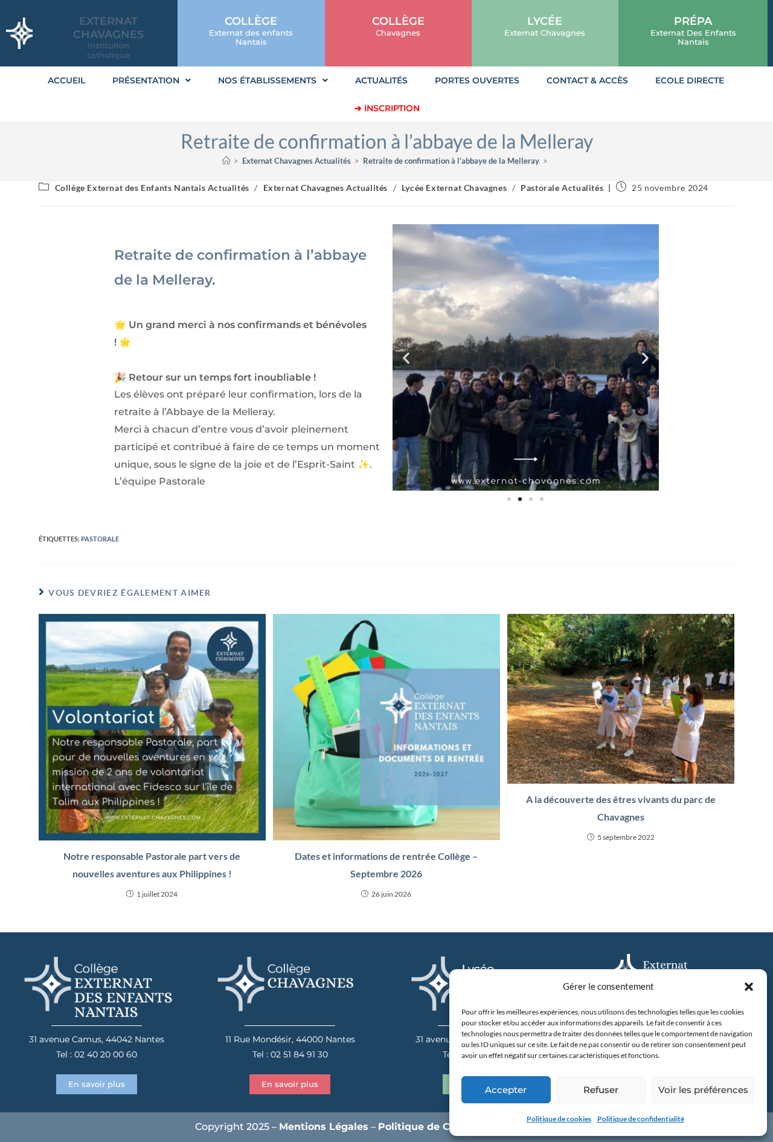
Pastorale (100, 539)
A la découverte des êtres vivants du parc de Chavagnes (621, 807)
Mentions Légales (323, 1126)
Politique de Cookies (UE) (442, 1126)
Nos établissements (267, 80)
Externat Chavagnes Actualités (325, 187)
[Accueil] (226, 161)
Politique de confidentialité (640, 1118)
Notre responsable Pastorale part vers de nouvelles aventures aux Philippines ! (151, 864)
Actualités (381, 80)
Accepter (506, 1089)
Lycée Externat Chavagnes (454, 187)
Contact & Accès (587, 80)
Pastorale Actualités (562, 187)
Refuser (600, 1089)
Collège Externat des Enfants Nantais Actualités (152, 187)
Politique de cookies (559, 1118)
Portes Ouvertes (477, 80)
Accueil (66, 80)
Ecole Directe (689, 80)
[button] (749, 987)
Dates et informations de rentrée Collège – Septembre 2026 (386, 864)
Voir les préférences (703, 1089)
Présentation (145, 80)
